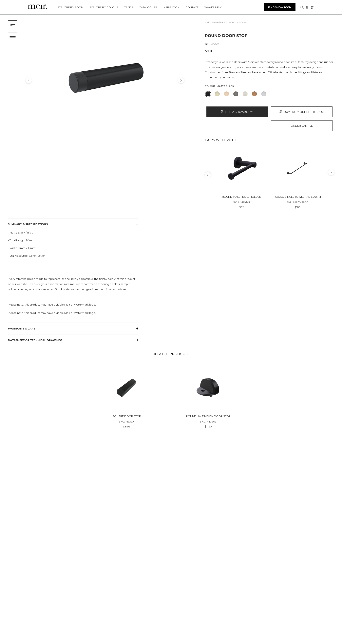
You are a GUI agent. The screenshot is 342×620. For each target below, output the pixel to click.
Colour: (219, 86)
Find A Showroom (239, 111)
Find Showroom (279, 7)
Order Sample (302, 125)
